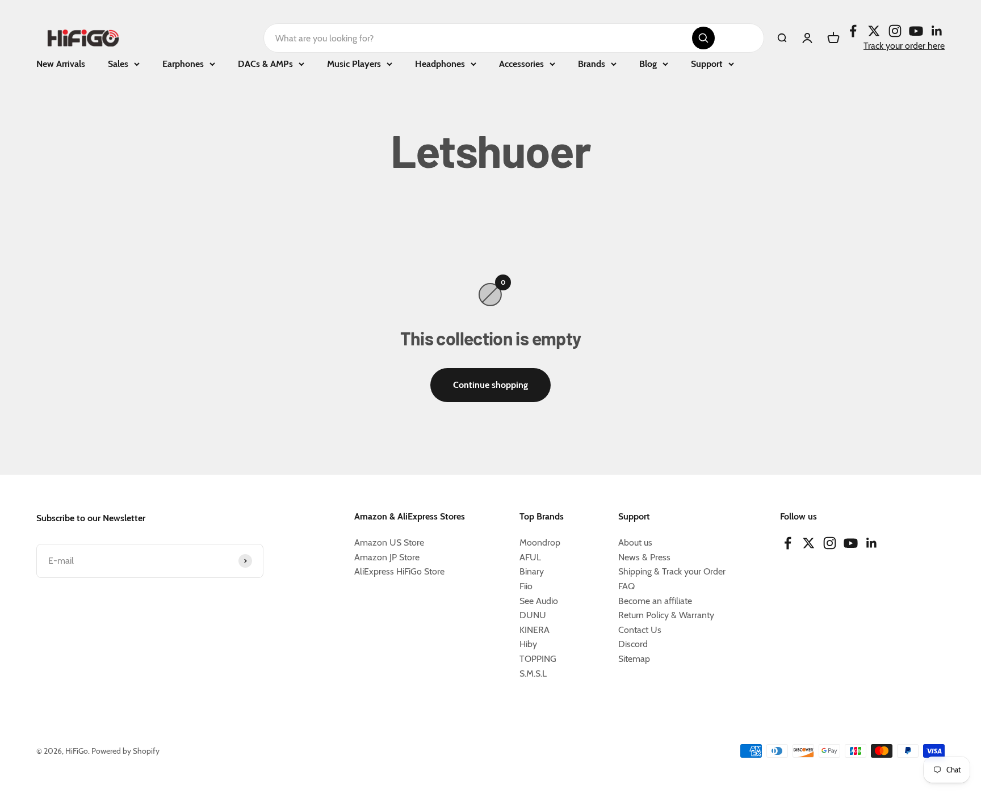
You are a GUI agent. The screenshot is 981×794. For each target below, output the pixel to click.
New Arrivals (60, 63)
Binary (531, 571)
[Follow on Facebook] (853, 31)
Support (707, 63)
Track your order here (904, 45)
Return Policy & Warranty (666, 615)
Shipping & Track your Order (672, 571)
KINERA (534, 629)
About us (635, 542)
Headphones (440, 63)
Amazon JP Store (387, 557)
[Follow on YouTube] (916, 31)
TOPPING (537, 658)
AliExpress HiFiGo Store (399, 571)
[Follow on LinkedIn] (937, 31)
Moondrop (539, 542)
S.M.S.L (533, 673)
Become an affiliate (655, 601)
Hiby (528, 644)
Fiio (526, 586)
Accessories (521, 63)
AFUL (530, 557)
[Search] (703, 38)
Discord (633, 644)
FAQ (626, 586)
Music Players (354, 63)
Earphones (183, 63)
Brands (591, 63)
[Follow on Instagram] (895, 31)
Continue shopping (490, 384)
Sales (118, 63)
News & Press (644, 557)
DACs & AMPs (265, 63)
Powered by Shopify (125, 751)
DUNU (532, 615)
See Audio (538, 601)
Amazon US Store (389, 542)
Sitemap (634, 658)
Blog (648, 63)
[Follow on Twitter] (874, 31)
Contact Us (639, 629)
